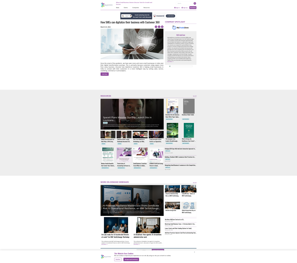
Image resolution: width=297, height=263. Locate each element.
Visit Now (104, 74)
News (117, 7)
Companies (135, 7)
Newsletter (193, 7)
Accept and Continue (131, 259)
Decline (118, 259)
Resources (147, 7)
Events (126, 7)
